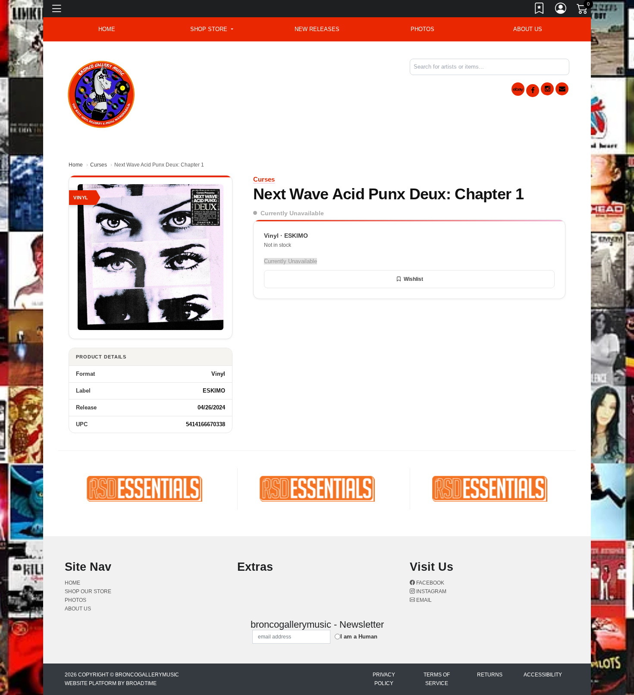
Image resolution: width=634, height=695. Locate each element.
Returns (489, 675)
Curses (98, 165)
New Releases (317, 29)
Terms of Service (437, 679)
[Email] (562, 89)
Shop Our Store (88, 591)
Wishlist (413, 279)
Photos (422, 29)
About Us (527, 29)
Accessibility (543, 675)
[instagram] (547, 89)
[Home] (101, 93)
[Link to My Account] (561, 9)
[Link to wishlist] (540, 9)
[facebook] (532, 90)
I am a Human (358, 636)
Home (76, 165)
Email (423, 600)
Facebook (429, 583)
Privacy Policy (384, 679)
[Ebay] (518, 89)
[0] (582, 10)
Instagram (430, 591)
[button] (211, 29)
